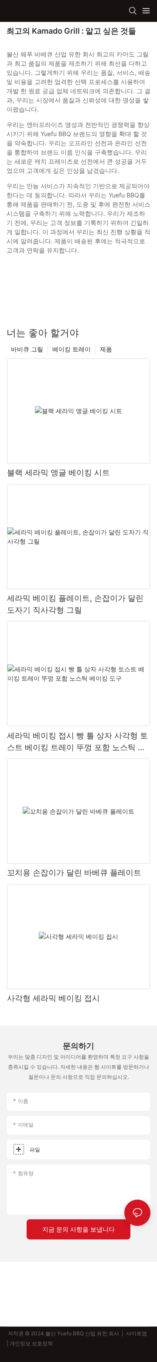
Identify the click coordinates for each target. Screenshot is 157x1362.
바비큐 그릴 (27, 349)
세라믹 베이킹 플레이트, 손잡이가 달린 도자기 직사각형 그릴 (75, 603)
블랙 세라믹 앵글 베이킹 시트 (58, 472)
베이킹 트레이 (71, 349)
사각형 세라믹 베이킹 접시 (53, 998)
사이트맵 (136, 1333)
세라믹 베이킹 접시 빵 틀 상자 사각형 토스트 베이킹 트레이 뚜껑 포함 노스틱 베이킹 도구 (77, 742)
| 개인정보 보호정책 (30, 1343)
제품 (106, 349)
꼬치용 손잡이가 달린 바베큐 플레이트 (74, 872)
